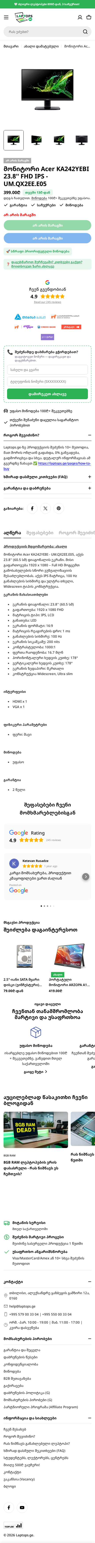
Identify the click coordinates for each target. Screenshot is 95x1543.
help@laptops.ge (22, 1306)
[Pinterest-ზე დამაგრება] (58, 508)
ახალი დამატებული (41, 46)
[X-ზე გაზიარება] (45, 508)
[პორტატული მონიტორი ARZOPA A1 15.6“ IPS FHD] (70, 956)
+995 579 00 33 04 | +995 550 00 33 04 (40, 1314)
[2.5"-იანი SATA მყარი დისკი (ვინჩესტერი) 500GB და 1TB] (25, 956)
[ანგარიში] (80, 17)
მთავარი (11, 46)
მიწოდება (39, 198)
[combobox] (47, 31)
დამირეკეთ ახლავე (47, 393)
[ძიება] (85, 31)
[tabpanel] (47, 668)
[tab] (12, 534)
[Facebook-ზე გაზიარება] (32, 508)
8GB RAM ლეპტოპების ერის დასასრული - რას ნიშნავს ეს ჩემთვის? (31, 1168)
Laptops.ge (24, 1535)
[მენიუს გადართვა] (6, 17)
